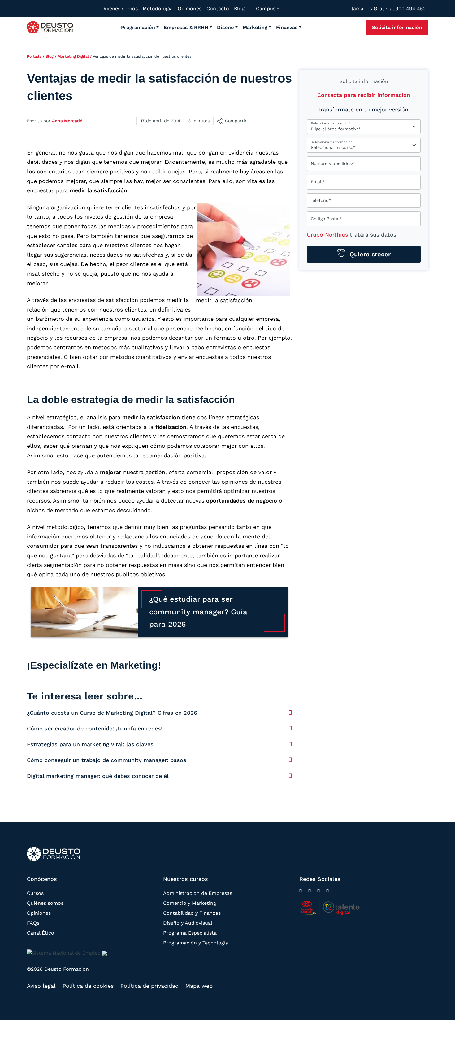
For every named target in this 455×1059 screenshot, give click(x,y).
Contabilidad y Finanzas (192, 913)
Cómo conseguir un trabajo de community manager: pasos (106, 760)
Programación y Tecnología (195, 943)
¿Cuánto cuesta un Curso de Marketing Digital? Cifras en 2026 (112, 712)
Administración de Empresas (197, 893)
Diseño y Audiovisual (187, 923)
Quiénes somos (45, 903)
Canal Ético (40, 933)
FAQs (33, 923)
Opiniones (39, 913)
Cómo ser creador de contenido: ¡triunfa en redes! (94, 728)
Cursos (35, 893)
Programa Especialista (190, 933)
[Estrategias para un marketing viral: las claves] (290, 744)
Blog (50, 56)
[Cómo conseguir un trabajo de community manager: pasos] (290, 760)
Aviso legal (41, 986)
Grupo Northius (327, 234)
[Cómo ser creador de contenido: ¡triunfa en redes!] (290, 728)
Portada (34, 56)
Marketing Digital (73, 56)
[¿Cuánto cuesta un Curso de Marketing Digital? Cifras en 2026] (290, 712)
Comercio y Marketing (189, 903)
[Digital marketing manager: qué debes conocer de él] (290, 776)
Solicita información (397, 27)
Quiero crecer (369, 254)
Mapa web (199, 986)
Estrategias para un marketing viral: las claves (90, 744)
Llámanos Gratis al (387, 8)
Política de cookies (88, 986)
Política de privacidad (149, 986)
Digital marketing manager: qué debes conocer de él (98, 776)
